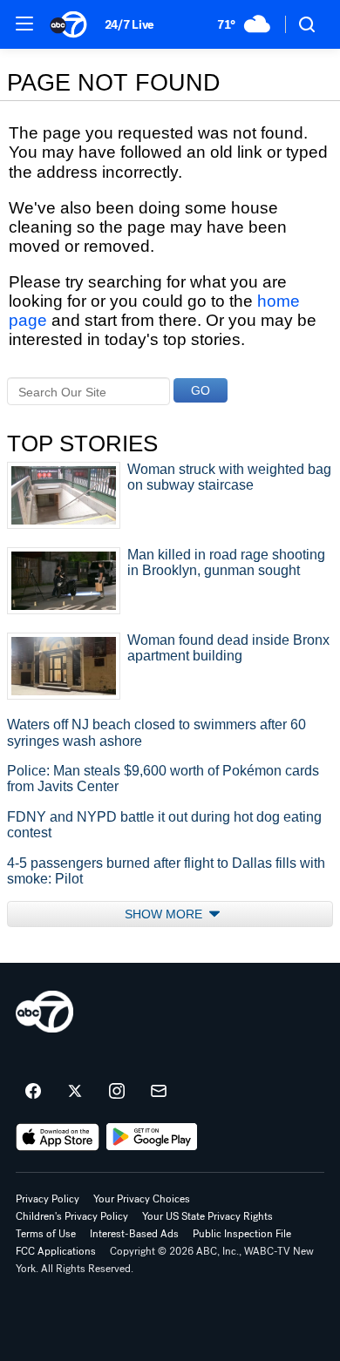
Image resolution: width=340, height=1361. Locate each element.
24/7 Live (129, 25)
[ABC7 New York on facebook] (33, 1091)
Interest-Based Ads (134, 1234)
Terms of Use (46, 1234)
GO (200, 390)
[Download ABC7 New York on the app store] (57, 1137)
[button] (24, 23)
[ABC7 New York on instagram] (116, 1091)
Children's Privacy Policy (72, 1216)
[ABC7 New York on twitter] (75, 1091)
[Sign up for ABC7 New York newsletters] (158, 1091)
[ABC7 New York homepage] (68, 24)
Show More (165, 914)
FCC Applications (56, 1251)
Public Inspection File (242, 1234)
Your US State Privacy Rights (207, 1216)
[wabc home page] (44, 1012)
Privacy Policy (47, 1199)
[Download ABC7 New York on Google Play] (152, 1137)
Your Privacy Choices (141, 1199)
